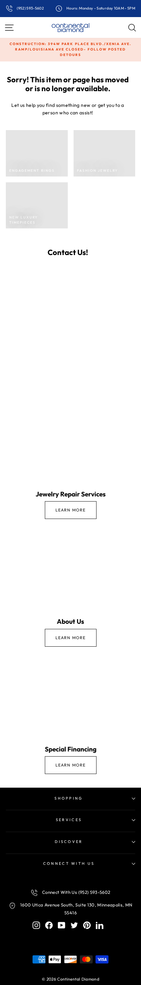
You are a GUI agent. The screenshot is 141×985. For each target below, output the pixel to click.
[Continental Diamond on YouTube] (61, 925)
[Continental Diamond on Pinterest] (87, 925)
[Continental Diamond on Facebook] (49, 925)
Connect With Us (69, 863)
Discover (69, 841)
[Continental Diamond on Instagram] (36, 925)
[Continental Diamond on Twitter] (74, 925)
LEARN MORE (70, 509)
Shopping (68, 798)
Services (69, 819)
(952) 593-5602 (30, 8)
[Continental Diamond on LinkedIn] (99, 925)
